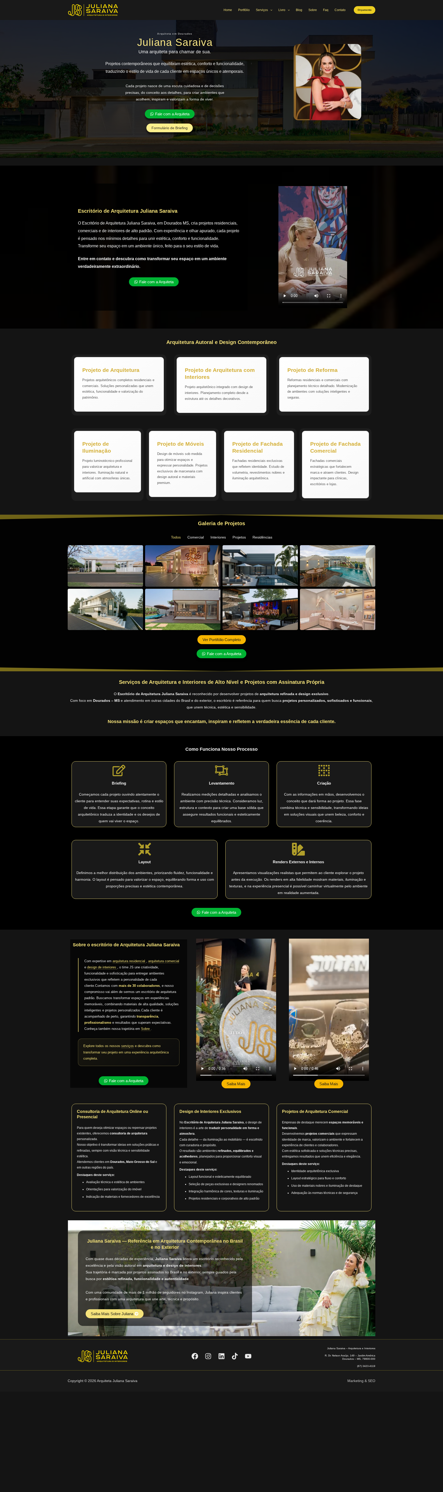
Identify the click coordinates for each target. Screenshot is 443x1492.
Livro (281, 10)
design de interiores (102, 967)
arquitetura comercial (163, 961)
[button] (364, 10)
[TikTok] (235, 1356)
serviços (127, 1046)
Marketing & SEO (361, 1381)
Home (228, 10)
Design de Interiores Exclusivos (210, 1111)
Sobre (312, 10)
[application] (270, 10)
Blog (299, 10)
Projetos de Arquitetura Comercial (315, 1111)
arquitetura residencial (129, 961)
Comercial (195, 537)
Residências (262, 537)
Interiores (218, 537)
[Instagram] (208, 1356)
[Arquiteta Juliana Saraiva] (93, 10)
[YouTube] (248, 1356)
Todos (176, 537)
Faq (325, 10)
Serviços (262, 10)
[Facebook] (195, 1356)
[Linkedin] (221, 1356)
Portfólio (244, 10)
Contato (340, 10)
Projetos (239, 537)
